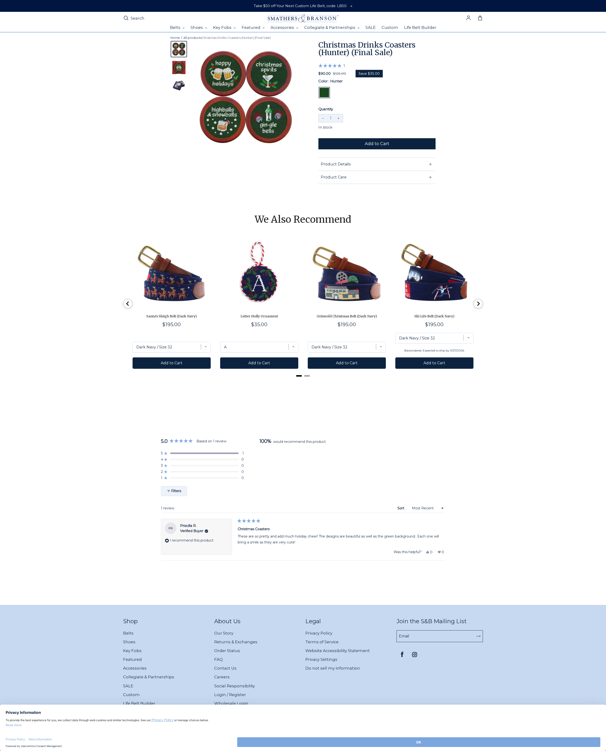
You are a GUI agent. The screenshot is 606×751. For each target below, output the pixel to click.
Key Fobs (132, 650)
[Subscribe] (478, 636)
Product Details (336, 164)
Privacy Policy (318, 633)
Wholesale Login (231, 703)
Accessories (135, 668)
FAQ (218, 659)
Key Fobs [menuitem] (222, 27)
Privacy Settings (321, 659)
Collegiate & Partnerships (148, 677)
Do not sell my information (332, 668)
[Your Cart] (480, 18)
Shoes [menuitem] (197, 27)
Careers (222, 677)
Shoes (129, 642)
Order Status (227, 650)
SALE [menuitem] (370, 27)
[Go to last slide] (128, 303)
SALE (128, 686)
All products (192, 38)
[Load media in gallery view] (179, 49)
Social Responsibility (234, 686)
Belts (128, 633)
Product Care (334, 177)
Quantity (325, 109)
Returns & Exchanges (235, 642)
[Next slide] (478, 303)
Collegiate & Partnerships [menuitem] (330, 27)
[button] (331, 65)
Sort (401, 508)
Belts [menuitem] (175, 27)
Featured (132, 659)
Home (175, 38)
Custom (131, 694)
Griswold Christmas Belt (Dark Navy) (347, 316)
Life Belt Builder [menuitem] (420, 27)
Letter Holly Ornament (259, 316)
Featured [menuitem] (251, 27)
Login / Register (230, 694)
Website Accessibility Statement (337, 650)
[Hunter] (324, 92)
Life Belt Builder (139, 703)
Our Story (223, 633)
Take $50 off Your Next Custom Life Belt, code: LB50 (300, 6)
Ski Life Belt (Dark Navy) (434, 316)
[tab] (299, 376)
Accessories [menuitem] (283, 27)
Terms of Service (322, 642)
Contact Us (225, 668)
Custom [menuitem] (390, 27)
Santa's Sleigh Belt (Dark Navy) (171, 316)
